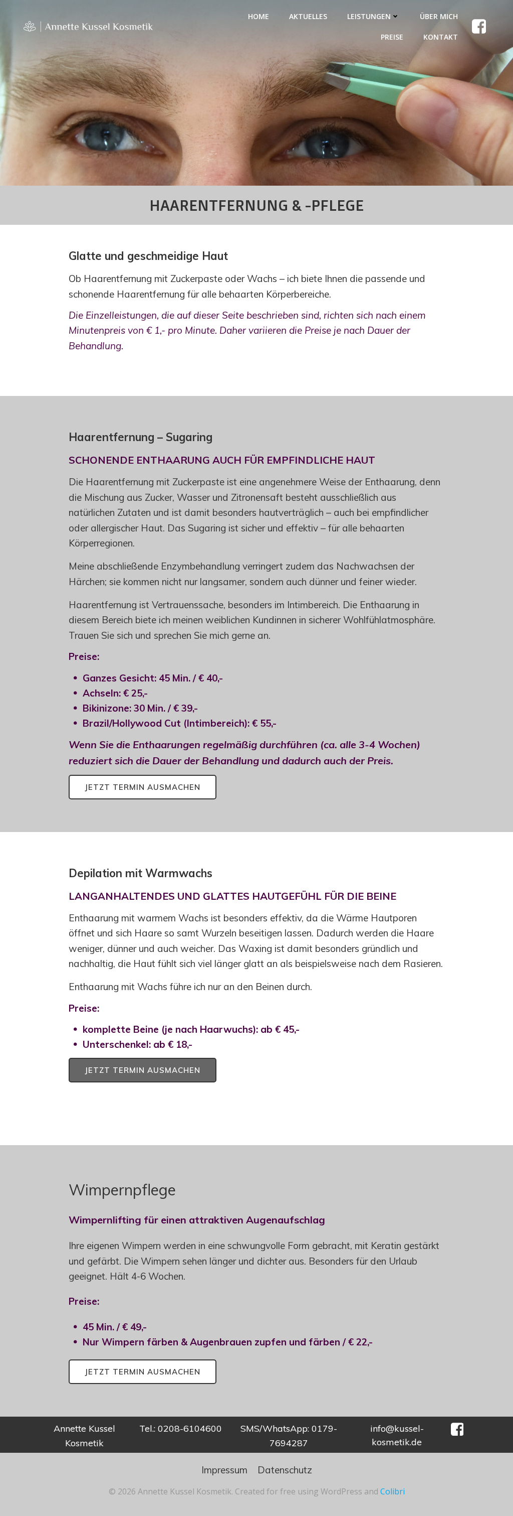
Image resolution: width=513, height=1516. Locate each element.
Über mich (439, 16)
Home (258, 16)
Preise (392, 37)
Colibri (392, 1491)
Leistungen (369, 16)
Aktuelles (308, 16)
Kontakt (440, 37)
